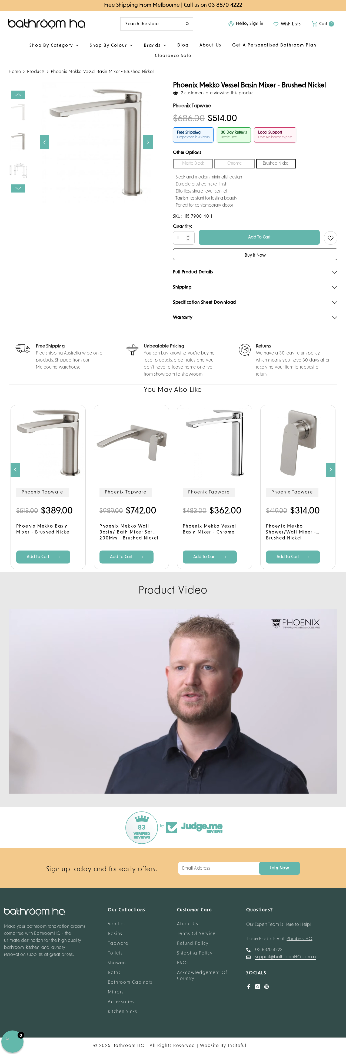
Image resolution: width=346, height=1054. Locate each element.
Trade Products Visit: (279, 939)
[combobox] (149, 24)
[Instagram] (257, 986)
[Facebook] (248, 986)
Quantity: (182, 226)
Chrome (234, 163)
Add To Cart (259, 237)
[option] (96, 142)
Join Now (279, 868)
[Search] (156, 24)
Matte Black (193, 163)
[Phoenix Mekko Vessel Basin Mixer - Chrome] (214, 442)
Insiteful (237, 1046)
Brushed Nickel (276, 163)
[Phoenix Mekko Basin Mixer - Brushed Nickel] (48, 442)
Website (209, 1046)
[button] (44, 142)
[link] (61, 357)
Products (35, 72)
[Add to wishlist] (330, 238)
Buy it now (255, 255)
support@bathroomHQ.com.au (285, 957)
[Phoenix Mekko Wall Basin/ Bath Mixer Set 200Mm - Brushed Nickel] (131, 442)
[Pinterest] (266, 986)
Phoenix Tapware (42, 492)
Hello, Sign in (250, 24)
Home (15, 72)
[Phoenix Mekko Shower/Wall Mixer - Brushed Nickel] (298, 442)
